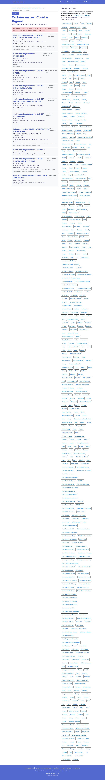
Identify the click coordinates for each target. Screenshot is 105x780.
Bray (70, 75)
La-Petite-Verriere (66, 305)
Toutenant (64, 714)
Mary (77, 367)
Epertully (79, 206)
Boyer (63, 72)
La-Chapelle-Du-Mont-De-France (71, 278)
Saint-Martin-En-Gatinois (84, 590)
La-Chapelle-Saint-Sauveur (82, 281)
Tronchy (64, 718)
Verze (77, 745)
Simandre (64, 697)
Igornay (64, 250)
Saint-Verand (84, 649)
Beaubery (79, 41)
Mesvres (77, 377)
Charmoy (77, 109)
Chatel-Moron (65, 127)
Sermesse (76, 690)
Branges (64, 75)
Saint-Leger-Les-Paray (68, 560)
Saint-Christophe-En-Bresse (69, 494)
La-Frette (82, 295)
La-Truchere (65, 312)
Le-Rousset (72, 326)
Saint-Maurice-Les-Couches (69, 615)
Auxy (69, 34)
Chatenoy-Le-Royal (67, 130)
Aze (75, 34)
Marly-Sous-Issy (66, 360)
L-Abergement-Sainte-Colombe (70, 264)
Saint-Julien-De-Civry (68, 549)
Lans (63, 319)
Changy (71, 102)
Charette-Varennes (67, 109)
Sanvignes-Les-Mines (67, 673)
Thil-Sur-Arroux (66, 707)
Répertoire (62, 1)
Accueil (14, 8)
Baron (76, 37)
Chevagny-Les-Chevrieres (85, 137)
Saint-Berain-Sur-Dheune (68, 481)
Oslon (63, 419)
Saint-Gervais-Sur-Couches (69, 539)
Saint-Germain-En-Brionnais (69, 532)
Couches (80, 161)
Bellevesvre (74, 47)
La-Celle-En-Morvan (67, 271)
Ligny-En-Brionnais (67, 340)
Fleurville (64, 219)
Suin (88, 700)
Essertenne (71, 209)
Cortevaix (64, 161)
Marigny (76, 357)
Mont (63, 381)
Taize (68, 704)
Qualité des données (59, 768)
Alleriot (76, 23)
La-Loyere (64, 302)
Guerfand (77, 243)
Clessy (88, 147)
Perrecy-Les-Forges (67, 432)
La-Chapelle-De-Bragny (68, 274)
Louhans (64, 343)
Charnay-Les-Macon (81, 113)
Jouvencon (65, 257)
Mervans (80, 374)
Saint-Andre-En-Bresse (82, 467)
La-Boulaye (79, 267)
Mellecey (83, 371)
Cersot (83, 85)
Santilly (86, 670)
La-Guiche (86, 298)
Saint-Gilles (82, 539)
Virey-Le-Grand (79, 752)
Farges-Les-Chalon (74, 212)
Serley (69, 690)
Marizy (83, 357)
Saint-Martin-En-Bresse (68, 590)
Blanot (87, 58)
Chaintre (71, 89)
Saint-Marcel (79, 570)
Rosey (71, 456)
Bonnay (83, 61)
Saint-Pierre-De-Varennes (84, 618)
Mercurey (72, 374)
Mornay (84, 405)
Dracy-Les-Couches (67, 202)
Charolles (64, 116)
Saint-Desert (79, 505)
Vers (63, 745)
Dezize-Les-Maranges (68, 188)
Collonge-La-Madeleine (68, 154)
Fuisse (72, 230)
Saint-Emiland (65, 515)
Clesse (82, 147)
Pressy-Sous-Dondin (82, 443)
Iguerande (71, 250)
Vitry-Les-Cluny (79, 755)
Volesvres (75, 759)
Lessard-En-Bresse (73, 333)
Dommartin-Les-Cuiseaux (69, 192)
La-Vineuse (84, 312)
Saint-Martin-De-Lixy (85, 580)
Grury (70, 243)
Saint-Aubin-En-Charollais (84, 470)
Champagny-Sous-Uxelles (79, 96)
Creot (76, 164)
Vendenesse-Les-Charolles (79, 735)
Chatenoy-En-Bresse (85, 127)
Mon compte (89, 1)
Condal (64, 157)
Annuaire (57, 1)
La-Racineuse (78, 305)
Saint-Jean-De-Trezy (67, 546)
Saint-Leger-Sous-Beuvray (84, 560)
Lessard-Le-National (67, 336)
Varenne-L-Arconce (74, 721)
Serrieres (84, 690)
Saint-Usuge (83, 645)
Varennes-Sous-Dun (67, 731)
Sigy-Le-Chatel (86, 694)
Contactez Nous (29, 768)
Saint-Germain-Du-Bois (68, 529)
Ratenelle (64, 450)
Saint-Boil (80, 481)
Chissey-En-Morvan (67, 144)
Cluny (63, 151)
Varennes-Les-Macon (67, 728)
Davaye (86, 182)
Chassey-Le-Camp (67, 120)
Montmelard (65, 401)
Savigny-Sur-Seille (67, 683)
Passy (74, 429)
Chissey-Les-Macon (80, 144)
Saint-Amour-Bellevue (68, 467)
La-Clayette (65, 295)
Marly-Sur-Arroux (78, 360)
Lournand (71, 343)
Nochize (78, 415)
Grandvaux (78, 240)
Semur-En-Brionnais (80, 683)
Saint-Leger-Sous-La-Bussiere (70, 563)
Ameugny (64, 27)
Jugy (72, 257)
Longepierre (84, 340)
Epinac (63, 209)
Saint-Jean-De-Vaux (81, 546)
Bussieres (64, 85)
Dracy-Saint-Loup (80, 202)
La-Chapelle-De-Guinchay (85, 274)
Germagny (71, 233)
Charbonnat (87, 102)
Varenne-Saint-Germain (68, 725)
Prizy (75, 446)
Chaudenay (78, 130)
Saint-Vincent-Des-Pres (82, 652)
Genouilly (87, 230)
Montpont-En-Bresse (85, 401)
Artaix (80, 30)
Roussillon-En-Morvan (82, 456)
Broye (76, 78)
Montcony (64, 398)
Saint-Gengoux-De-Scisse (79, 522)
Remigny (85, 450)
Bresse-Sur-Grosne (79, 75)
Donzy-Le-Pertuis (66, 199)
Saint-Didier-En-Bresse (68, 508)
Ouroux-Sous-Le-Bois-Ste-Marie (82, 419)
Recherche (15, 13)
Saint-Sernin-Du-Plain (67, 635)
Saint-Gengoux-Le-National (69, 525)
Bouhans (71, 65)
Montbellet (79, 388)
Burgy (71, 82)
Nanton (76, 412)
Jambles (71, 254)
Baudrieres (65, 41)
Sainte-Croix (85, 659)
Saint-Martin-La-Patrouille (69, 594)
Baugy (72, 41)
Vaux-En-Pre (65, 735)
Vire (71, 752)
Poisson (79, 439)
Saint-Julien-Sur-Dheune (68, 553)
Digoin (85, 188)
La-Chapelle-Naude (67, 281)
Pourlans (72, 443)
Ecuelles (64, 206)
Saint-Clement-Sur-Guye (68, 501)
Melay (76, 371)
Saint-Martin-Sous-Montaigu (69, 597)
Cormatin (79, 157)
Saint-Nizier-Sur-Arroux (68, 618)
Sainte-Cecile (75, 659)
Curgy (70, 175)
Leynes (78, 336)
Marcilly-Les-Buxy (67, 357)
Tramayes (72, 714)
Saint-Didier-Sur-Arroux (68, 511)
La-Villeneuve (74, 312)
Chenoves (64, 137)
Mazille (70, 371)
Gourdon (70, 240)
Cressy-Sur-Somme (86, 164)
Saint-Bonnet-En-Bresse (68, 491)
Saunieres (78, 676)
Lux (83, 346)
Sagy (74, 460)
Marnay (64, 364)
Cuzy (89, 178)
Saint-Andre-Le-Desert (68, 470)
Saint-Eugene (65, 518)
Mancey (82, 350)
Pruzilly (81, 446)
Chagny (64, 89)
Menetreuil (64, 374)
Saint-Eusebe (75, 518)
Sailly (88, 460)
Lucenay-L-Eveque (82, 343)
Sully (63, 704)
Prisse (69, 446)
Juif (77, 257)
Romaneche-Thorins (79, 453)
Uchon (77, 718)
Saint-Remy (65, 628)
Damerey (64, 182)
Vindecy (88, 749)
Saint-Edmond (81, 511)
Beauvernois (65, 47)
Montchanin (86, 395)
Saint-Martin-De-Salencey (69, 584)
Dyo (89, 202)
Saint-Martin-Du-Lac (84, 584)
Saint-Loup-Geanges (67, 570)
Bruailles (82, 78)
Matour (64, 371)
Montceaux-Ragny (67, 395)
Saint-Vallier (75, 649)
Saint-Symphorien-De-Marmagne (71, 642)
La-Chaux (87, 291)
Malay (69, 350)
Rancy (88, 446)
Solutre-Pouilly (66, 700)
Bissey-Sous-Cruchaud (68, 54)
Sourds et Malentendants (73, 768)
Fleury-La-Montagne (75, 219)
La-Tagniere (85, 309)
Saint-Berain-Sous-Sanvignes (70, 477)
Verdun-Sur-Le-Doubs (83, 738)
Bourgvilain (77, 68)
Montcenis (77, 395)
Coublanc (72, 161)
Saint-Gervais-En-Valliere (84, 535)
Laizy (82, 316)
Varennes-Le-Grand (82, 725)
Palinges (64, 426)
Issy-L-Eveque (81, 250)
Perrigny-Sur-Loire (67, 436)
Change (64, 102)
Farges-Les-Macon (67, 216)
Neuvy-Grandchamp (67, 415)
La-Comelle (74, 295)
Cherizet (72, 137)
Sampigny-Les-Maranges (68, 670)
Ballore (80, 34)
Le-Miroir (79, 322)
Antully (64, 30)
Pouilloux (64, 443)
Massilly (83, 367)
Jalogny (64, 254)
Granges (86, 240)
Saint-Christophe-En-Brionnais (70, 498)
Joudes (85, 254)
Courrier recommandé (80, 1)
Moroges (64, 408)
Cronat (70, 168)
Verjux (79, 742)
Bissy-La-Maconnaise (82, 54)
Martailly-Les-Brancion (75, 364)
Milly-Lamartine (87, 377)
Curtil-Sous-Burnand (67, 178)
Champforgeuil (66, 99)
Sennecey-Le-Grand (67, 687)
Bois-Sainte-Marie (73, 61)
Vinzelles (64, 752)
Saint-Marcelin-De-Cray (68, 573)
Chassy (64, 123)
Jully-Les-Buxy (85, 257)
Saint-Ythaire (65, 659)
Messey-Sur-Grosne (67, 377)
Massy (90, 367)
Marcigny (64, 353)
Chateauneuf (79, 123)
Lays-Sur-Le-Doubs (72, 319)
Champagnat (65, 96)
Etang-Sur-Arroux (82, 209)
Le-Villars (88, 326)
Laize (76, 316)
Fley (84, 219)
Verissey (72, 742)
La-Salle (76, 309)
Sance (80, 670)
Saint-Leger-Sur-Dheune (68, 566)
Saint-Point (79, 621)
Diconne (79, 188)
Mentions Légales (46, 768)
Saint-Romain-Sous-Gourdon (78, 628)
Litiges (68, 1)
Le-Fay (72, 322)
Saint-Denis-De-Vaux (67, 505)
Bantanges (88, 34)
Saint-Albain (74, 463)
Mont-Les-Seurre (72, 381)
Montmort (74, 401)
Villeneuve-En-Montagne (68, 749)
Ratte (71, 450)
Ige (90, 247)
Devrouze (86, 185)
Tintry (81, 707)
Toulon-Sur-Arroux (73, 711)
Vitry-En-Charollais (67, 755)
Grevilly (64, 243)
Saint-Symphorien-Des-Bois (69, 645)
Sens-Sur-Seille (87, 687)
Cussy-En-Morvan (81, 178)
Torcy (87, 707)
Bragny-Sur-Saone (73, 72)
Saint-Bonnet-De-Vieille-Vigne (70, 487)
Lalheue (89, 316)
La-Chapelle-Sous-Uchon (84, 288)
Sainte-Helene (74, 663)
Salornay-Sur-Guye (73, 666)
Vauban (77, 731)
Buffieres (64, 82)
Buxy (71, 85)
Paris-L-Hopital (66, 429)
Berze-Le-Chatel (76, 51)
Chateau (71, 123)
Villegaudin (85, 745)
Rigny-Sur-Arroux (66, 453)
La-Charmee (78, 291)
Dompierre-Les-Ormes (85, 192)
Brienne (64, 78)
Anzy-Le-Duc (72, 30)
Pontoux (86, 439)
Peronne (81, 429)
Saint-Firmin (85, 518)
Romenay (64, 456)
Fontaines (64, 223)
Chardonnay (76, 106)
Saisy (63, 666)
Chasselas (81, 116)
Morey (70, 405)
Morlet (77, 405)
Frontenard (86, 226)
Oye (76, 422)
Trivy (87, 714)
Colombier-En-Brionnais (83, 154)
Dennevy (72, 185)
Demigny (64, 185)
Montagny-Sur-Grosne (68, 388)
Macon (89, 346)
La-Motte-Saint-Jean (76, 302)
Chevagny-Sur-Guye (67, 140)
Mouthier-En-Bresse (75, 408)
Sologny (86, 697)
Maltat (75, 350)
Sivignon (78, 697)
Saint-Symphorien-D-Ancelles (70, 639)
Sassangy (84, 673)
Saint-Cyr (80, 501)
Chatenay (74, 127)
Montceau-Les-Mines (67, 391)
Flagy (88, 216)
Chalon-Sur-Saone (67, 92)
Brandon (83, 72)
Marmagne (88, 360)
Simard (72, 697)
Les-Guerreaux (83, 329)
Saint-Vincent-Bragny (67, 652)
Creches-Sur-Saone (67, 164)
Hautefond (65, 247)
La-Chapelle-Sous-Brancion (69, 285)
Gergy (63, 233)
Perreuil (77, 432)
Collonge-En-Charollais (79, 151)
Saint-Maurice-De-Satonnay (69, 601)
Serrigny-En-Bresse (67, 694)
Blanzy (63, 61)
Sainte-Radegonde (86, 663)
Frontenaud (65, 230)
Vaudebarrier (85, 731)
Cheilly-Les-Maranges (68, 133)
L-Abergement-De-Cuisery (69, 261)
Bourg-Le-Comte (66, 68)
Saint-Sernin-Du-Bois (86, 632)
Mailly (63, 350)
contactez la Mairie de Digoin (82, 15)
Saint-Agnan (65, 463)
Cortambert (88, 157)
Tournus (83, 711)
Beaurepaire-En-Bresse (83, 44)
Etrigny (64, 212)
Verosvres (86, 742)
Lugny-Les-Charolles (73, 346)
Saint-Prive (88, 621)
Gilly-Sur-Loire (84, 236)
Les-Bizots (65, 329)
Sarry (77, 673)
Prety (63, 446)
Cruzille (77, 168)
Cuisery (64, 171)
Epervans (87, 206)
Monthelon (81, 398)
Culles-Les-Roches (74, 171)
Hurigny (84, 247)
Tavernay (82, 704)
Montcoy (72, 398)
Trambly (80, 714)
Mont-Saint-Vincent (85, 381)
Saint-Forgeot (65, 522)
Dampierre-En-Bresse (75, 182)
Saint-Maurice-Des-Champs (69, 604)
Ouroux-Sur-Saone (67, 422)
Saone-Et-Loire (36, 8)
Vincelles (80, 749)
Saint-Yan (80, 656)
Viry (87, 752)
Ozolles (89, 422)
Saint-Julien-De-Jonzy (82, 549)
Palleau (71, 426)
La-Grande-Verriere (75, 298)
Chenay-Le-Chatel (81, 133)
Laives (70, 316)
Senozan (78, 687)
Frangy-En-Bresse (66, 226)
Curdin (63, 175)
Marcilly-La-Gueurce (75, 353)
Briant (89, 75)
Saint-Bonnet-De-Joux (83, 484)
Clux (69, 151)
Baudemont (84, 37)
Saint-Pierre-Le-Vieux (67, 621)
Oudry (69, 419)
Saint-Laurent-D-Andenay (85, 553)
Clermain (74, 147)
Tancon (75, 704)
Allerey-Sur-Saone (67, 23)
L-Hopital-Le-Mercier (67, 267)
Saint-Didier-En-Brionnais (84, 508)
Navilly (82, 412)
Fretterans (77, 226)
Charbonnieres (66, 106)
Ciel (90, 144)
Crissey (64, 168)
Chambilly (77, 92)
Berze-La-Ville (65, 51)
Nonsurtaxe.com (18, 2)
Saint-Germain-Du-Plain (83, 529)
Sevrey (77, 694)
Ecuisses (71, 206)
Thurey (75, 707)
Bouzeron (85, 68)
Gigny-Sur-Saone (72, 236)
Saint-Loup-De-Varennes (84, 566)
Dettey (79, 185)
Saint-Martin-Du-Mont (68, 587)
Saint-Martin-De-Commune (69, 580)
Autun (63, 34)
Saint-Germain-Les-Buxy (68, 535)
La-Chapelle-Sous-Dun (68, 288)
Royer (63, 460)
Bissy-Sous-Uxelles (67, 58)
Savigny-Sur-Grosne (82, 680)
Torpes (64, 711)
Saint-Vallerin (65, 649)
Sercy (63, 690)
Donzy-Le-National (85, 195)
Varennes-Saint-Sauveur (82, 728)
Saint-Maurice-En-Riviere (68, 608)
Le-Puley (64, 326)
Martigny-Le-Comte (67, 367)
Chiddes (78, 140)
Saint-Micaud (83, 615)
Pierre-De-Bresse (79, 436)
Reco (72, 1)
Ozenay (82, 422)
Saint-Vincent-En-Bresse (68, 656)
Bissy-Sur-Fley (79, 58)
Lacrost (64, 316)
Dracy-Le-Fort (78, 199)
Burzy (84, 82)
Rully (69, 460)
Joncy (78, 254)
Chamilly (85, 92)
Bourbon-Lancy (80, 65)
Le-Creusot (65, 322)
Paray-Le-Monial (80, 426)
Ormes (84, 415)
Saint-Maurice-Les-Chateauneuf (70, 611)
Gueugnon (85, 243)
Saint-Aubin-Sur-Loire (68, 474)
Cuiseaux (84, 168)
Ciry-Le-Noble (66, 147)
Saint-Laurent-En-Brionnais (69, 556)
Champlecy (76, 99)
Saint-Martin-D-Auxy (84, 577)
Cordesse (71, 157)
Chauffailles (87, 130)
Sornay (82, 700)
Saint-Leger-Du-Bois (84, 556)
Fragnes (80, 223)
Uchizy (71, 718)
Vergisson (64, 742)
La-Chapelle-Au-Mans (81, 271)
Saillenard (81, 460)
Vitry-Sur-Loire (66, 759)
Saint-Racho (79, 625)
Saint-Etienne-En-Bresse (78, 515)
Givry (63, 240)
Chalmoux (79, 89)
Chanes (84, 99)
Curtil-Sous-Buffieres (80, 175)
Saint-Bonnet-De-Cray (68, 484)
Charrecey (72, 116)
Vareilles (64, 721)
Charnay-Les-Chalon (67, 113)
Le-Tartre (80, 326)
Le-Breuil (83, 319)
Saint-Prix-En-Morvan (68, 625)
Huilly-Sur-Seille (74, 247)
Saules (71, 676)
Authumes (87, 30)
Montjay (88, 398)
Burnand (78, 82)
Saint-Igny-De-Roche (77, 542)
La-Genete (64, 298)
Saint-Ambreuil (85, 463)
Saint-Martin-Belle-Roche (68, 577)
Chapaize (78, 102)
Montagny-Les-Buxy (67, 384)
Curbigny (84, 171)
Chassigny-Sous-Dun (80, 120)
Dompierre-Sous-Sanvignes (69, 195)
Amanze (89, 23)
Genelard (79, 230)
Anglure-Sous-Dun (75, 27)
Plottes (72, 439)
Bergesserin (83, 47)
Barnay (70, 37)
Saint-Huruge (65, 542)
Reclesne (77, 450)
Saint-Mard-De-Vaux (83, 573)
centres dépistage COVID (24, 8)
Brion (70, 78)
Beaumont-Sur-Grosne (68, 44)
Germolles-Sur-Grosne (82, 233)
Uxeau (84, 718)
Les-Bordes (73, 329)
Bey (85, 51)
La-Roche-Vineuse (67, 309)
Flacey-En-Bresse (79, 216)
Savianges (87, 676)
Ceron (77, 85)
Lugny (63, 346)
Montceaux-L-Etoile (81, 391)
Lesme (63, 333)
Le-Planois (88, 322)
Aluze (82, 23)
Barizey (64, 37)
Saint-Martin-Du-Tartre (83, 587)
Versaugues (70, 745)
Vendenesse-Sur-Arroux (68, 738)
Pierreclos (64, 439)
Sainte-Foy (65, 663)
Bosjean (64, 65)
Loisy (76, 340)
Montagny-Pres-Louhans (82, 384)
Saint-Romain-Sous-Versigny (69, 632)
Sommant (75, 700)
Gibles (63, 236)
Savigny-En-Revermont (68, 680)
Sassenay (64, 676)
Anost (84, 27)
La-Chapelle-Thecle (67, 291)
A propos (37, 768)
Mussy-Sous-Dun (66, 412)
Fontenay (72, 223)
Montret (64, 405)
